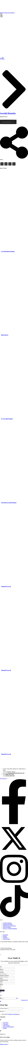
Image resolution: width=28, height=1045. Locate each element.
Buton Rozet (4, 335)
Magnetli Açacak (6, 586)
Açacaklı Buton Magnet (8, 251)
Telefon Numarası (4, 975)
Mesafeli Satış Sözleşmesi (9, 925)
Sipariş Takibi (6, 939)
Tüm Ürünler (6, 1025)
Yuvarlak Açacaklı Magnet (8, 502)
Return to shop (4, 1044)
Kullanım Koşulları (8, 924)
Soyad (1, 969)
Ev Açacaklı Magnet (7, 418)
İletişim (5, 936)
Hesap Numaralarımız (8, 1026)
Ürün (1, 978)
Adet (1, 981)
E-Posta (2, 972)
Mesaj (1, 984)
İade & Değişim (7, 927)
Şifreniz (2, 1011)
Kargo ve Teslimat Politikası (10, 928)
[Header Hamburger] (1, 16)
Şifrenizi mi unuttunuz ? (14, 1014)
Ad (1, 966)
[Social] (14, 823)
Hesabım (5, 937)
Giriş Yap (3, 1017)
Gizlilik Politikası (7, 923)
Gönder (2, 990)
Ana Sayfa (5, 1022)
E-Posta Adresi (4, 1008)
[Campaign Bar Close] (1, 14)
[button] (8, 122)
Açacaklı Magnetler (8, 113)
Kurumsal (5, 934)
